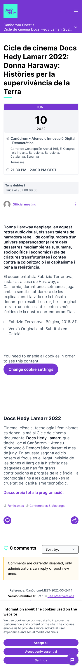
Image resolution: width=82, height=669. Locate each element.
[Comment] (7, 520)
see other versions (61, 596)
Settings (41, 660)
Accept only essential (41, 651)
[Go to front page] (31, 11)
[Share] (75, 520)
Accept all (41, 643)
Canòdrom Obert (17, 25)
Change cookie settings (31, 369)
